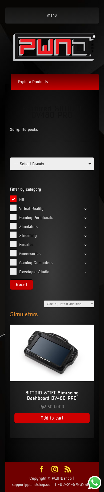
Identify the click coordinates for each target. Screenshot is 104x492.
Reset (21, 284)
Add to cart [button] (52, 418)
